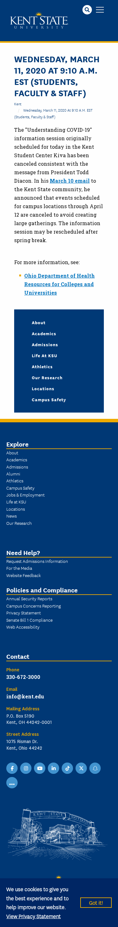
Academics (44, 333)
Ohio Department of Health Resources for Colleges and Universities (59, 284)
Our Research (47, 377)
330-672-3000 (23, 677)
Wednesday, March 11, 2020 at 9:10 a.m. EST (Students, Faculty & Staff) (53, 113)
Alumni (13, 473)
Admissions (45, 344)
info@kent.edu (25, 696)
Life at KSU (44, 355)
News (11, 515)
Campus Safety (49, 399)
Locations (43, 388)
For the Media (19, 567)
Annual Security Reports (29, 598)
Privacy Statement (23, 612)
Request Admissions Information (37, 561)
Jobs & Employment (25, 494)
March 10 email (70, 180)
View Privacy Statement (33, 916)
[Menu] (100, 10)
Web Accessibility (23, 626)
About (39, 322)
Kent (17, 104)
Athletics (42, 366)
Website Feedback (23, 575)
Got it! (96, 902)
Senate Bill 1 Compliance (29, 619)
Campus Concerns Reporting (33, 605)
